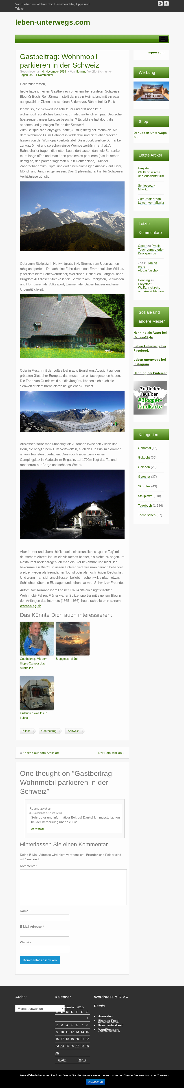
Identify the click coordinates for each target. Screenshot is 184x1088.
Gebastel (144, 448)
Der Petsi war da (110, 753)
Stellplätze (145, 496)
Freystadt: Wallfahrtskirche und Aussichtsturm (151, 172)
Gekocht (144, 457)
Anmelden (105, 1016)
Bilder (26, 731)
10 (62, 1032)
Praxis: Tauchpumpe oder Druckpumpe (151, 249)
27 (77, 1046)
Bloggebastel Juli (67, 658)
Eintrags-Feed (108, 1020)
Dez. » (82, 1060)
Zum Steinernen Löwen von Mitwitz (151, 200)
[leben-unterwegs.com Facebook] (166, 3)
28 (82, 1046)
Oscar (142, 245)
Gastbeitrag (48, 731)
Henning (81, 71)
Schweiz (73, 731)
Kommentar (28, 866)
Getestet (144, 476)
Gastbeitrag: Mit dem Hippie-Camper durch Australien (33, 663)
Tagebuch (26, 75)
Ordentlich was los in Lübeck (33, 715)
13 (77, 1032)
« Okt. (62, 1060)
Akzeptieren (95, 1081)
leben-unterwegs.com (52, 22)
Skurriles (144, 486)
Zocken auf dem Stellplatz (41, 753)
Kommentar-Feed (110, 1025)
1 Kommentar (44, 75)
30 (57, 1053)
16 (57, 1039)
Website (25, 942)
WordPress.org (109, 1029)
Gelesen (144, 467)
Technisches (147, 515)
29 (87, 1046)
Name (25, 911)
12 (72, 1032)
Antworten (37, 828)
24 (62, 1046)
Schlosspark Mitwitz (146, 187)
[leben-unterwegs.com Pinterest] (160, 3)
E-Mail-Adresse (32, 926)
